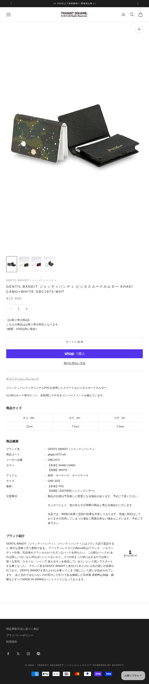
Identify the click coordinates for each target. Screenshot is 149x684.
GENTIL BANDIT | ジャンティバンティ (31, 280)
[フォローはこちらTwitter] (18, 654)
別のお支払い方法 (74, 363)
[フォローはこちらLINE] (38, 654)
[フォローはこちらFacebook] (8, 654)
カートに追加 (74, 341)
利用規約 (11, 641)
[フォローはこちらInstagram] (28, 654)
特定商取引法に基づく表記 (22, 628)
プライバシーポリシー (19, 635)
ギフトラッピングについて (22, 378)
